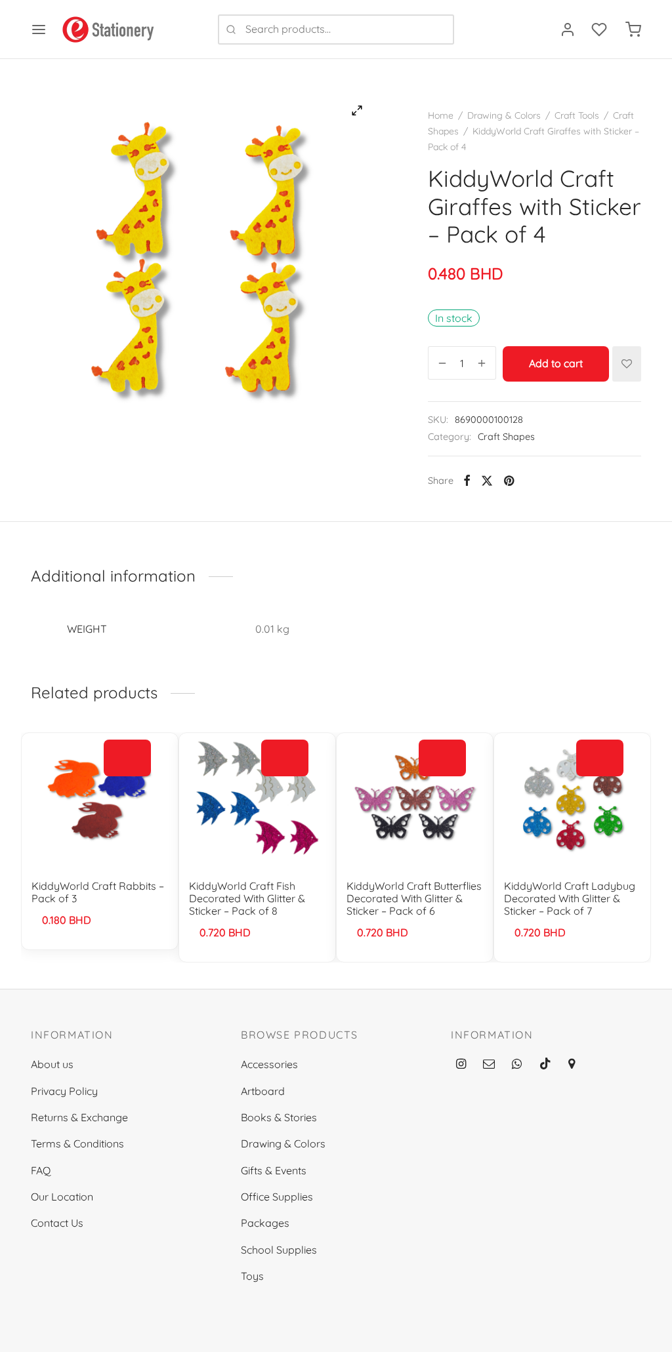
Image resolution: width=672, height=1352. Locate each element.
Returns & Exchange (79, 1117)
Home (440, 115)
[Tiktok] (545, 1064)
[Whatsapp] (517, 1064)
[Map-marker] (571, 1064)
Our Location (62, 1196)
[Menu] (39, 29)
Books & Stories (279, 1117)
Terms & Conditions (77, 1143)
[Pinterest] (509, 480)
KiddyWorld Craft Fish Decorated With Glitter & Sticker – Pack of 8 (247, 898)
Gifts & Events (273, 1170)
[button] (127, 758)
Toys (252, 1275)
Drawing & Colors (504, 115)
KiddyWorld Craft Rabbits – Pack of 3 (98, 892)
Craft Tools (577, 115)
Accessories (269, 1064)
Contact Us (57, 1222)
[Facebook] (467, 480)
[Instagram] (461, 1064)
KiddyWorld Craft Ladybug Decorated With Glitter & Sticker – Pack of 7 (569, 898)
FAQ (41, 1170)
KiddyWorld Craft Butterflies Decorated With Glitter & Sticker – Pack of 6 (414, 898)
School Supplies (279, 1249)
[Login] (568, 29)
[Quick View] (127, 789)
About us (52, 1064)
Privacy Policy (64, 1091)
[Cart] (633, 29)
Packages (265, 1222)
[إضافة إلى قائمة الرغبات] (626, 364)
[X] (487, 480)
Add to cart (556, 363)
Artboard (263, 1091)
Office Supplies (277, 1196)
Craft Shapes (506, 437)
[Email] (489, 1064)
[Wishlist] (600, 29)
